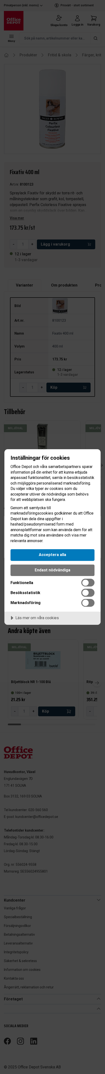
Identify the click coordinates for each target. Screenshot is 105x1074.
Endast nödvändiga (52, 570)
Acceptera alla (52, 554)
